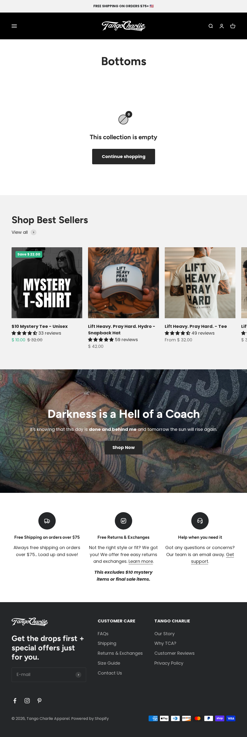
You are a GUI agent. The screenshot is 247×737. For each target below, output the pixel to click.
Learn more (141, 561)
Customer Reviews (174, 653)
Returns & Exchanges (120, 653)
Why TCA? (165, 643)
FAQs (103, 634)
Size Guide (109, 663)
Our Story (164, 634)
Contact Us (110, 673)
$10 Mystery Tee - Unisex (40, 326)
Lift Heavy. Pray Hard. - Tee (196, 326)
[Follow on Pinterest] (39, 700)
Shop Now (123, 447)
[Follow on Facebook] (15, 700)
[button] (25, 333)
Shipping (107, 643)
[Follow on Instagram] (27, 700)
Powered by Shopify (90, 718)
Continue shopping (123, 156)
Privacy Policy (168, 663)
